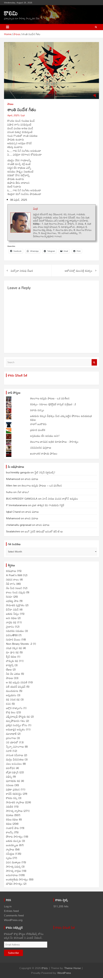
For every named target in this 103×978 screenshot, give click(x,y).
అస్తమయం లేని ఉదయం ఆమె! (45, 435)
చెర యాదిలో (12, 742)
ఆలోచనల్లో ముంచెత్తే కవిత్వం (78, 270)
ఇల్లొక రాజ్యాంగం (14, 708)
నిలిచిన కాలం (12, 579)
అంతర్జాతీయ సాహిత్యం (17, 879)
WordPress (64, 972)
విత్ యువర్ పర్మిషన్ (15, 686)
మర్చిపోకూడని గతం (15, 720)
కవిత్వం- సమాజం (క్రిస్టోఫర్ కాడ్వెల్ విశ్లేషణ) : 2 (53, 404)
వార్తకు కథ (11, 622)
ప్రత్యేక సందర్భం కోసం (16, 725)
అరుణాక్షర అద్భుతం (15, 729)
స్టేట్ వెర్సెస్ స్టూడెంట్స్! (44, 472)
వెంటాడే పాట (12, 828)
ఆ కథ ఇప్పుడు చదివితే (16, 682)
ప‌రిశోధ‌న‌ (10, 768)
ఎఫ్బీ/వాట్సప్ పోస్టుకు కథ (18, 716)
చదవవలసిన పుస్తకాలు (40, 447)
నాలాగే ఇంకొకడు (38, 424)
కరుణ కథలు (12, 819)
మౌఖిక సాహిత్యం (14, 883)
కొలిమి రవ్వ (11, 798)
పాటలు (10, 104)
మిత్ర (23, 115)
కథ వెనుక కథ (13, 699)
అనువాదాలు (12, 875)
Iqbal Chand (13, 511)
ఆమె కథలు (11, 618)
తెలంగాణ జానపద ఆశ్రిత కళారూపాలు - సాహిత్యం (54, 441)
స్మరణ (9, 858)
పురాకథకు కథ (13, 780)
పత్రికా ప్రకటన (13, 789)
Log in (8, 906)
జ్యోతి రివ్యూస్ (12, 772)
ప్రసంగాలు (11, 738)
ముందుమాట (12, 690)
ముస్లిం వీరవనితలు (15, 759)
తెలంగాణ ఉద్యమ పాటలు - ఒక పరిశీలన (50, 398)
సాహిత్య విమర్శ (13, 866)
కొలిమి (11, 13)
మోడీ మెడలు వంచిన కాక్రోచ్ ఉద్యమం (60, 498)
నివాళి (9, 750)
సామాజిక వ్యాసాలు (15, 802)
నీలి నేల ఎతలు (13, 673)
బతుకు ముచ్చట (13, 840)
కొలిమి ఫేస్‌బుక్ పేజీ (17, 375)
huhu (9, 492)
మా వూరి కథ (12, 652)
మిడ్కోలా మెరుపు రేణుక (22, 270)
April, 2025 (13, 115)
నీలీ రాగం (10, 583)
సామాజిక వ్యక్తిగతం (15, 605)
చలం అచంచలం (14, 763)
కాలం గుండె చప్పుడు (15, 592)
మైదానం (10, 626)
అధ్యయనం (11, 695)
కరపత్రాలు (11, 570)
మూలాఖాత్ (11, 733)
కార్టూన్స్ (10, 665)
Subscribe (13, 952)
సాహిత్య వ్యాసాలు (14, 810)
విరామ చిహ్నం (37, 410)
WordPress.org (13, 920)
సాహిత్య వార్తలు (13, 870)
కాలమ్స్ (9, 832)
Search (94, 362)
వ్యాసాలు (10, 849)
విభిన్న (9, 776)
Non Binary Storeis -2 (19, 643)
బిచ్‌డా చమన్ (12, 609)
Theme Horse (72, 968)
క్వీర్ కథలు (11, 656)
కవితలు (9, 815)
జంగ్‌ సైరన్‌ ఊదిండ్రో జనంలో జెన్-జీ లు (44, 531)
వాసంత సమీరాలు (14, 755)
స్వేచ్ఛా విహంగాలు (15, 746)
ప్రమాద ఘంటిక (37, 429)
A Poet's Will (14, 575)
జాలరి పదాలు (31, 479)
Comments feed (14, 915)
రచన (8, 703)
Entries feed (11, 910)
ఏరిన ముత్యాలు (13, 862)
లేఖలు (9, 669)
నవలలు (10, 785)
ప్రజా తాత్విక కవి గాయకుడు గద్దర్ (48, 505)
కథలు (9, 823)
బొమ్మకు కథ (12, 660)
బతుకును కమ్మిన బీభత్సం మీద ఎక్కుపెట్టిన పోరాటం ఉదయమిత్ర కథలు (61, 417)
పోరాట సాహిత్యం (14, 836)
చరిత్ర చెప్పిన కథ (14, 648)
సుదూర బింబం (13, 639)
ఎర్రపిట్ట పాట (12, 600)
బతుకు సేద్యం (12, 613)
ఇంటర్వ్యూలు (12, 845)
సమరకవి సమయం (15, 630)
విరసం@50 (12, 635)
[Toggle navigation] (7, 27)
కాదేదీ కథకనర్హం (14, 793)
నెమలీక (9, 806)
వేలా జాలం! (23, 492)
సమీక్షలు (10, 853)
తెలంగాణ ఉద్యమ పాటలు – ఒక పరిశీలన (42, 485)
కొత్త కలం (11, 712)
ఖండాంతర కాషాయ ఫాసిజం (43, 453)
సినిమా (9, 596)
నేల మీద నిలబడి (14, 588)
